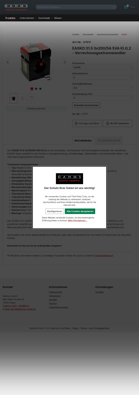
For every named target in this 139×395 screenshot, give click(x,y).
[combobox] (73, 7)
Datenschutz (55, 292)
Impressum (55, 295)
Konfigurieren (54, 211)
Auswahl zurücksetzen (86, 105)
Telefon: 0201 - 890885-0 (16, 306)
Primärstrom (78, 63)
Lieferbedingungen (58, 307)
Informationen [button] (58, 287)
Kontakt (53, 299)
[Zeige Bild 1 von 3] (32, 89)
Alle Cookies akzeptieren (80, 211)
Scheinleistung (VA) (82, 94)
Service (53, 303)
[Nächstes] (65, 62)
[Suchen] (114, 7)
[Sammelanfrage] (126, 7)
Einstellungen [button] (104, 287)
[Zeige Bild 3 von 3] (40, 89)
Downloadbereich (104, 255)
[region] (36, 68)
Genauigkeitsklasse (82, 83)
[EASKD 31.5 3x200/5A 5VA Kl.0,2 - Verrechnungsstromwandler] (36, 62)
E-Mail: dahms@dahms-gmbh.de (19, 309)
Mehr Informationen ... (77, 220)
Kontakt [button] (8, 287)
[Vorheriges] (8, 62)
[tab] (83, 141)
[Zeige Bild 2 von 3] (36, 89)
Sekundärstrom (80, 73)
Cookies (99, 292)
